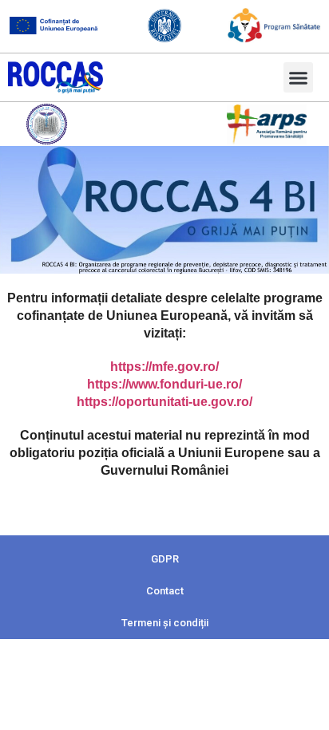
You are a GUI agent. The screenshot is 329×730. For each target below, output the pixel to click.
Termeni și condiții (164, 623)
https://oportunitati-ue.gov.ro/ (164, 401)
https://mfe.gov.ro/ (164, 366)
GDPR (165, 559)
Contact (165, 591)
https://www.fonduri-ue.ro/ (164, 384)
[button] (298, 77)
